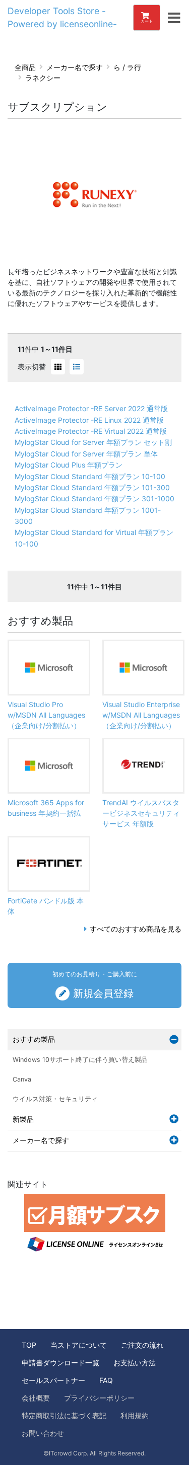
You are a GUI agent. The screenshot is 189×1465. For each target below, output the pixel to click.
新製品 (23, 1119)
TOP (29, 1345)
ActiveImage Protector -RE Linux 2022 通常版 (89, 420)
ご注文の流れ (142, 1345)
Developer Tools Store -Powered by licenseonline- (62, 17)
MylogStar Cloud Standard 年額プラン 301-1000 (94, 498)
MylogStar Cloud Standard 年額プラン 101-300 (92, 487)
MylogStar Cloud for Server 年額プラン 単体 (86, 453)
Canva (22, 1079)
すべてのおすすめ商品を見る (135, 928)
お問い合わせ (43, 1433)
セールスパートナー (53, 1380)
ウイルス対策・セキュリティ (55, 1099)
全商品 (25, 67)
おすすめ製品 (34, 1039)
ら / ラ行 (127, 67)
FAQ (106, 1380)
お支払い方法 (134, 1362)
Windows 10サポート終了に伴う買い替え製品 (80, 1059)
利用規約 (134, 1415)
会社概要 (36, 1398)
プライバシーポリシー (99, 1398)
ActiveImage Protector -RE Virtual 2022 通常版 (91, 431)
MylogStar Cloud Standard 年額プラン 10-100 (90, 476)
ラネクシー (42, 77)
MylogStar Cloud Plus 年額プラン (68, 464)
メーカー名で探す (74, 67)
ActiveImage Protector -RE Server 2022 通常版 (91, 408)
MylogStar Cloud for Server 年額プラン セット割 (93, 442)
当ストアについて (78, 1345)
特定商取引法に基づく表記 (64, 1415)
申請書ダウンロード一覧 (60, 1362)
